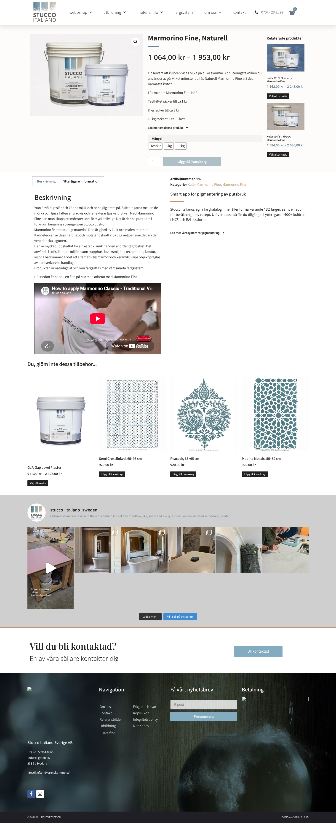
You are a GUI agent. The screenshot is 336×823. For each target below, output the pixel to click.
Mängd (157, 138)
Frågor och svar (144, 706)
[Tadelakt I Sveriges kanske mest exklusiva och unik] (98, 550)
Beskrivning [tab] (46, 181)
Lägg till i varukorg (192, 161)
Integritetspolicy (145, 719)
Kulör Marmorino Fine (204, 184)
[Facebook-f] (31, 794)
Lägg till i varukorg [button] (112, 474)
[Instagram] (40, 794)
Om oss (210, 12)
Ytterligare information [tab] (81, 181)
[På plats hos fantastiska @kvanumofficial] (191, 550)
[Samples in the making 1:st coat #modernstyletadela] (50, 568)
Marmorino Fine (234, 184)
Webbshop (78, 12)
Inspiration (108, 732)
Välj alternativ (278, 96)
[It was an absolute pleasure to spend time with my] (285, 550)
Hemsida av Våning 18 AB (294, 817)
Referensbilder (111, 719)
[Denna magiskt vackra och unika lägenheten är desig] (144, 550)
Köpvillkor (141, 713)
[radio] (155, 146)
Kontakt (239, 12)
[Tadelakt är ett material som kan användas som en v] (239, 550)
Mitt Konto (141, 725)
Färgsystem (183, 12)
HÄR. (194, 92)
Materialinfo (147, 12)
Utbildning (112, 12)
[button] (135, 42)
